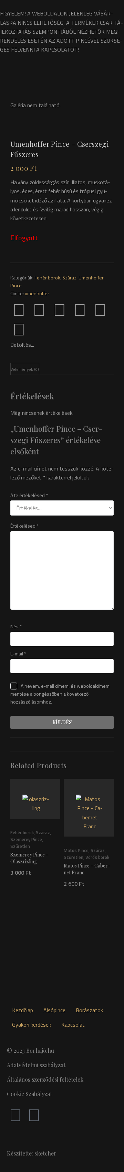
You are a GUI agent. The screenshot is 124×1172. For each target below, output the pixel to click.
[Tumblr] (80, 309)
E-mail (18, 653)
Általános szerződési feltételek (45, 1079)
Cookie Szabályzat (29, 1093)
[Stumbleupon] (19, 329)
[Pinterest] (59, 309)
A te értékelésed (29, 495)
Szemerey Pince (26, 839)
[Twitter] (39, 309)
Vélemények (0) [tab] (25, 369)
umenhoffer (37, 293)
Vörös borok (97, 857)
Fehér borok (47, 277)
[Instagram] (34, 1114)
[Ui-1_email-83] (39, 329)
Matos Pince (76, 850)
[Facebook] (19, 309)
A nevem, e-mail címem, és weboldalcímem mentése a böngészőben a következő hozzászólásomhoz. (60, 694)
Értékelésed (24, 525)
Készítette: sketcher (31, 1153)
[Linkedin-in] (100, 309)
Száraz (69, 277)
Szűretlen (20, 846)
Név (16, 626)
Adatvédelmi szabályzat (36, 1065)
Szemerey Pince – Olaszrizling (29, 858)
